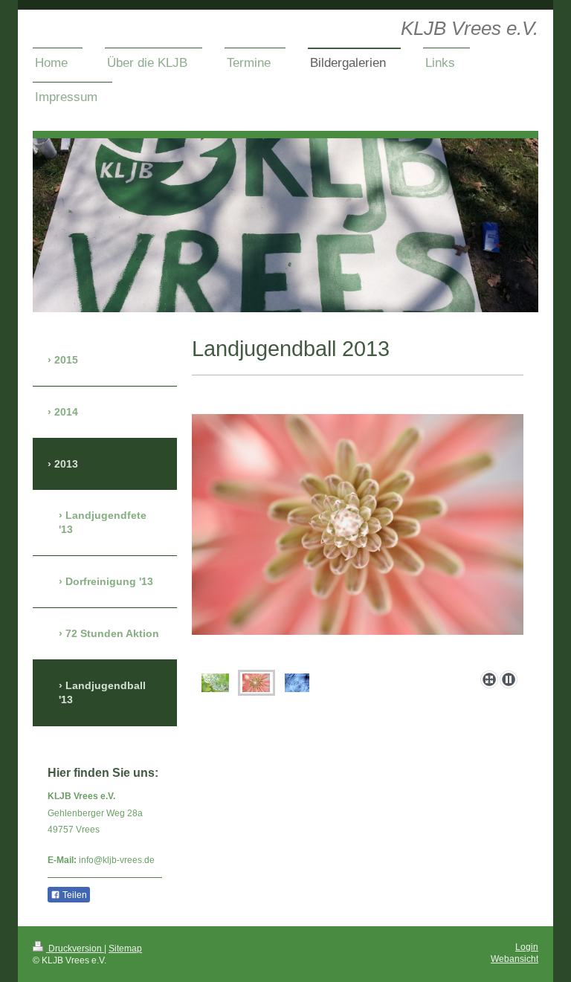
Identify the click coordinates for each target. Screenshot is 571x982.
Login (526, 947)
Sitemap (125, 948)
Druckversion (75, 948)
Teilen (73, 895)
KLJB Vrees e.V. (469, 28)
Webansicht (514, 959)
